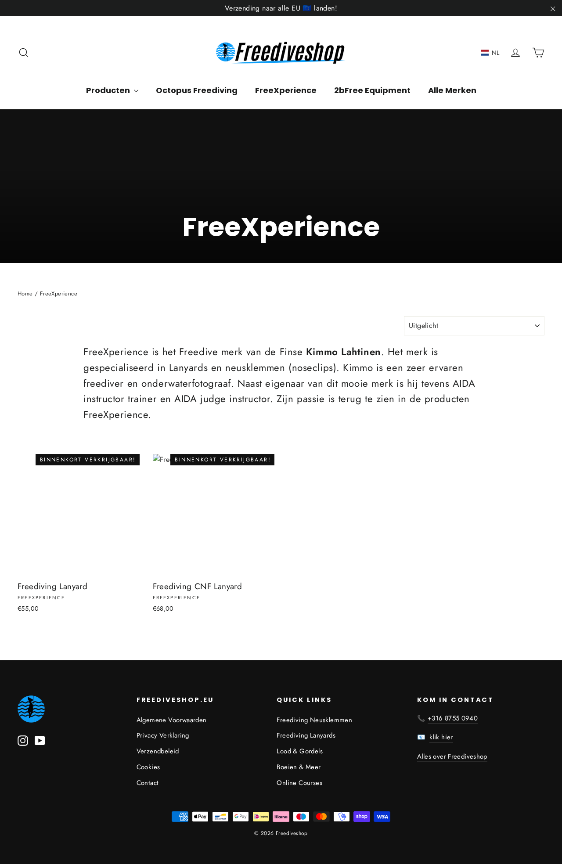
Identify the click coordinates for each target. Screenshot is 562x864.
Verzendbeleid (158, 751)
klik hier (441, 737)
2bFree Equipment (372, 90)
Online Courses (299, 783)
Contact (148, 783)
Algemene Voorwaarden (172, 720)
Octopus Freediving (197, 90)
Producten (109, 90)
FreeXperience (286, 90)
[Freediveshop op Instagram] (23, 740)
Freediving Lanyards (306, 735)
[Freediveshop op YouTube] (40, 740)
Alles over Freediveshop (452, 756)
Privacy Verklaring (163, 735)
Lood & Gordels (300, 751)
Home (25, 293)
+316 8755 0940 (453, 718)
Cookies (148, 767)
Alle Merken (452, 90)
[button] (490, 53)
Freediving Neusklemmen (314, 720)
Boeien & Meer (299, 767)
